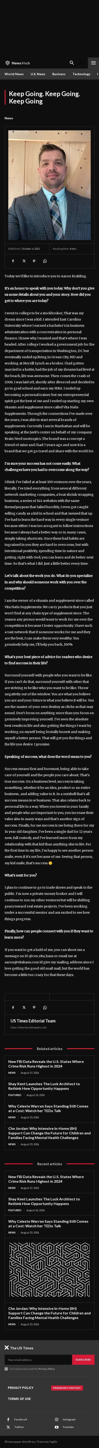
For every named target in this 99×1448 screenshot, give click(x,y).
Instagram (69, 1419)
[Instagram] (56, 1419)
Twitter (19, 1427)
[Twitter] (23, 261)
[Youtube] (56, 1427)
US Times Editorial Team (33, 1020)
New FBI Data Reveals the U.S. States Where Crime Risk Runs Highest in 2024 (46, 1063)
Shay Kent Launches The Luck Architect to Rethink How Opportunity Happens (44, 1086)
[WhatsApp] (44, 261)
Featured (14, 1094)
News (9, 118)
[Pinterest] (34, 261)
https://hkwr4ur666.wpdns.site (29, 1027)
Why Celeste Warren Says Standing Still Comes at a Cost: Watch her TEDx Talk (48, 1108)
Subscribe (83, 1359)
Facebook (20, 1419)
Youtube (68, 1427)
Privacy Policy (47, 1368)
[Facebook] (12, 261)
